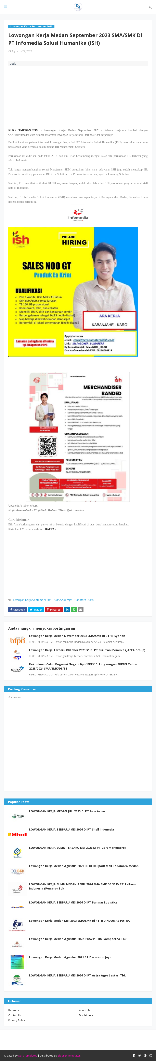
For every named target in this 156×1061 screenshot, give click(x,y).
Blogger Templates (69, 1055)
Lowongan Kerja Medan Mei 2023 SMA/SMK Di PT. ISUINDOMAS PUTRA (79, 921)
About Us (84, 1010)
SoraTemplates (27, 1055)
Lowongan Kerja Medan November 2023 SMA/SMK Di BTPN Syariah (77, 636)
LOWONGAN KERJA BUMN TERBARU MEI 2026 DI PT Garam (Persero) (77, 848)
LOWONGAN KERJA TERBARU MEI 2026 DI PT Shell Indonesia (71, 829)
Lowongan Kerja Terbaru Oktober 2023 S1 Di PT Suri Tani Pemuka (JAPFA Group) (87, 650)
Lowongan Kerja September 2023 (32, 600)
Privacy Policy (16, 1020)
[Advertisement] (78, 96)
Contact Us (15, 1015)
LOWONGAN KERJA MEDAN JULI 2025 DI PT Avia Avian (67, 811)
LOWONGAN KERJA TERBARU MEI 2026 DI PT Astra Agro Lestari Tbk (77, 975)
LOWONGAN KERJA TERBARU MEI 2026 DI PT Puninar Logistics (73, 902)
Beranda (13, 1010)
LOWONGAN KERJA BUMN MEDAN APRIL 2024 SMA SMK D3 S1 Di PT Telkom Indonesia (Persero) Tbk (82, 886)
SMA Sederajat (63, 600)
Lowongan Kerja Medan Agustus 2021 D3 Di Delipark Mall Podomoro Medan (84, 866)
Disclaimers (86, 1015)
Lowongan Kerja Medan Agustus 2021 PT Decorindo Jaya (70, 957)
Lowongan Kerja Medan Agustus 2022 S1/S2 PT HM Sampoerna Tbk (78, 939)
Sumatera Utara (84, 600)
